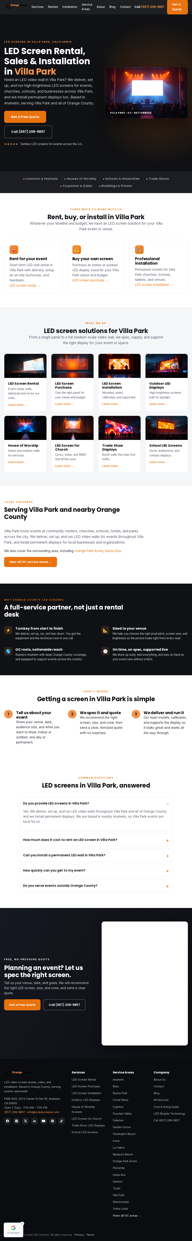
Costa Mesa (120, 1100)
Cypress (118, 1107)
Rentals (53, 7)
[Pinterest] (52, 1121)
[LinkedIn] (34, 1121)
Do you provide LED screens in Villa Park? (56, 803)
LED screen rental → (25, 285)
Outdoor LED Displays (86, 1100)
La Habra (118, 1147)
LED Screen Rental (84, 1079)
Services (38, 7)
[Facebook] (7, 1121)
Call (149, 7)
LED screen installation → (154, 285)
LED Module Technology (169, 1113)
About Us (160, 1079)
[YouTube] (43, 1121)
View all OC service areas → (30, 562)
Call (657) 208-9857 (28, 131)
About (101, 7)
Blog (112, 7)
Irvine (116, 1141)
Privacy (79, 1234)
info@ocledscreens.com (43, 1112)
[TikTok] (61, 1121)
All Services (161, 1100)
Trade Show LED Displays (88, 1125)
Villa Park (118, 1195)
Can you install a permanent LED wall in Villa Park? (64, 855)
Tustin (116, 1188)
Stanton (117, 1181)
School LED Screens (85, 1132)
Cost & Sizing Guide (166, 1107)
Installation (69, 7)
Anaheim (118, 1079)
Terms (90, 1234)
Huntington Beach (124, 1134)
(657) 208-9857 (14, 1112)
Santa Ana (113, 551)
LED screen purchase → (90, 280)
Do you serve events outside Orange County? (60, 885)
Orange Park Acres (89, 551)
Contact (125, 7)
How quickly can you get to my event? (54, 870)
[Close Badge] (22, 1223)
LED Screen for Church (86, 1118)
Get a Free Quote (25, 117)
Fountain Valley (122, 1113)
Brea (116, 1086)
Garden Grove (122, 1127)
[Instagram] (16, 1121)
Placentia (118, 1168)
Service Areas (87, 7)
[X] (25, 1121)
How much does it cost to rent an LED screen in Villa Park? (70, 840)
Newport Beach (123, 1154)
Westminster (121, 1202)
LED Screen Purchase (86, 1086)
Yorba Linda (120, 1208)
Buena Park (120, 1093)
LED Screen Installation (86, 1093)
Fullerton (118, 1120)
